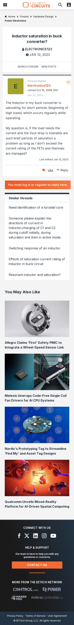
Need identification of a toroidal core (36, 207)
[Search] (60, 4)
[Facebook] (19, 535)
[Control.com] (25, 589)
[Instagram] (44, 535)
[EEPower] (52, 589)
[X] (26, 536)
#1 (68, 82)
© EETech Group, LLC (25, 620)
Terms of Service (35, 615)
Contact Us (37, 565)
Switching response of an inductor (34, 248)
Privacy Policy (15, 615)
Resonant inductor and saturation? (35, 275)
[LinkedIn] (35, 535)
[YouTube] (53, 536)
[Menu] (5, 4)
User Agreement (57, 615)
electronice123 (38, 49)
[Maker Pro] (19, 597)
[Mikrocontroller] (47, 597)
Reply (64, 170)
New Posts (49, 66)
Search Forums (28, 66)
